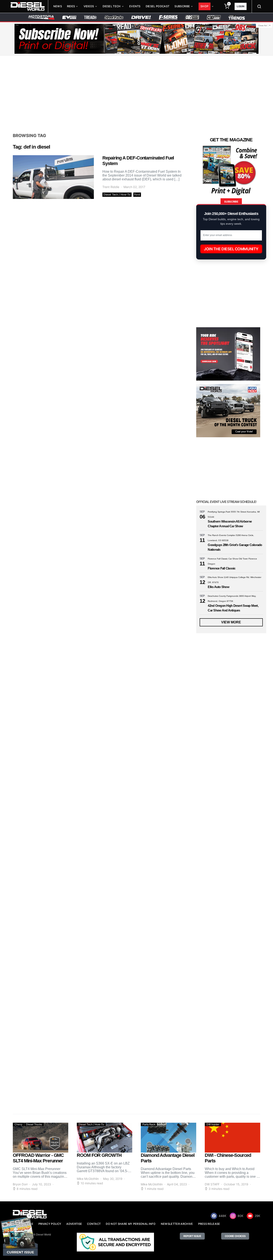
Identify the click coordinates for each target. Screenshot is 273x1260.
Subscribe (182, 6)
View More (231, 622)
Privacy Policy (49, 1223)
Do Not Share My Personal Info (130, 1223)
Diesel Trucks (34, 1124)
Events (135, 6)
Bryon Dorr (20, 1184)
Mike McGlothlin (88, 1178)
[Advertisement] (136, 94)
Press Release (209, 1223)
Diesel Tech (112, 6)
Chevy (18, 1124)
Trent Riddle (110, 187)
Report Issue (192, 1236)
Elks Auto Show (218, 587)
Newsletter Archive (177, 1223)
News (57, 6)
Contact (94, 1223)
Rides (71, 6)
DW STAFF (212, 1184)
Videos (89, 6)
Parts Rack (148, 1124)
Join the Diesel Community (231, 249)
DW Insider (212, 1124)
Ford (137, 194)
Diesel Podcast (157, 6)
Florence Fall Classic (221, 568)
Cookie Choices (235, 1236)
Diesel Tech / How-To (117, 194)
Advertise (74, 1223)
